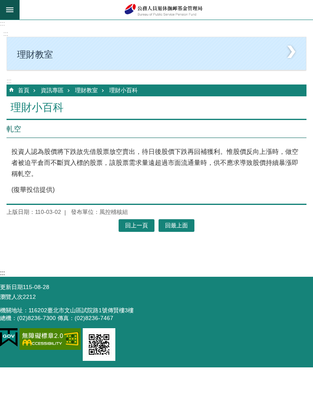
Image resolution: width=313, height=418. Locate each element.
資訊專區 (52, 90)
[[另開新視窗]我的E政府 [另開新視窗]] (9, 337)
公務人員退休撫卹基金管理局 (166, 10)
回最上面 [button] (176, 225)
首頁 (23, 90)
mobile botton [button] (10, 10)
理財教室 (86, 90)
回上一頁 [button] (136, 225)
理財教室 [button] (35, 54)
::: (2, 23)
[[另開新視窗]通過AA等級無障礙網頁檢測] (50, 339)
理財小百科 (123, 90)
